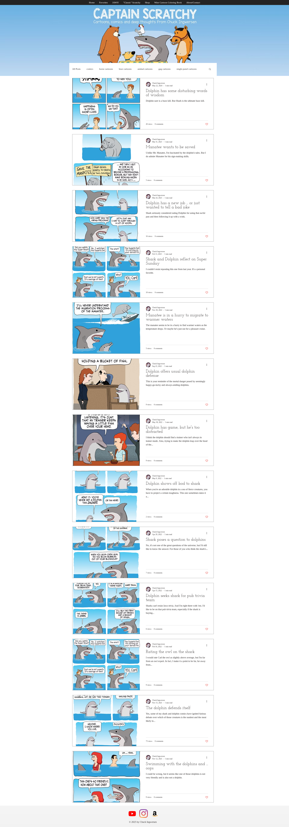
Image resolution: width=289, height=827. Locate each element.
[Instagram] (143, 813)
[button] (209, 69)
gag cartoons (164, 69)
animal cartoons (145, 69)
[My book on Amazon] (155, 813)
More (179, 69)
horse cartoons (106, 69)
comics (90, 69)
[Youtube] (132, 813)
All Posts (76, 69)
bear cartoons (125, 69)
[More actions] (208, 84)
